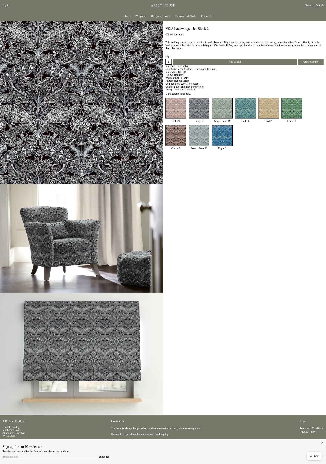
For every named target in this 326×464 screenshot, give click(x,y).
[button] (309, 5)
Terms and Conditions (312, 428)
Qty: (167, 56)
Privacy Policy (308, 431)
